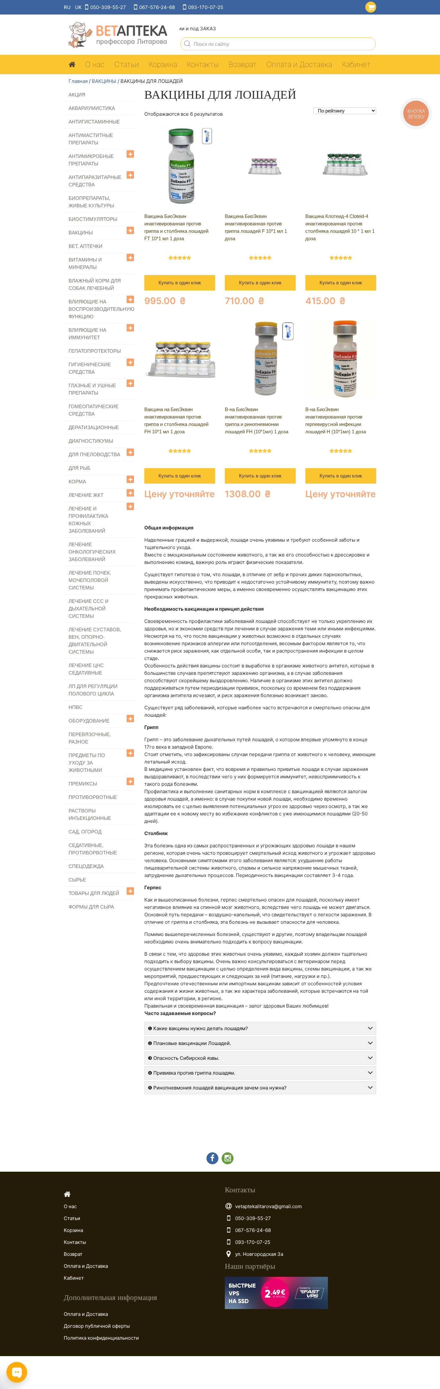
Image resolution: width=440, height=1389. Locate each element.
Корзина (163, 64)
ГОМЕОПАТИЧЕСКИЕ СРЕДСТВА (94, 410)
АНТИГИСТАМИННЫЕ (94, 121)
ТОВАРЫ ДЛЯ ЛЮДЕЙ (94, 893)
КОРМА (77, 481)
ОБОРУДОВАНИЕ (89, 721)
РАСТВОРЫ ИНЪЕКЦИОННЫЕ (90, 814)
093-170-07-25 (205, 7)
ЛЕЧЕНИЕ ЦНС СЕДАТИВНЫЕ (86, 669)
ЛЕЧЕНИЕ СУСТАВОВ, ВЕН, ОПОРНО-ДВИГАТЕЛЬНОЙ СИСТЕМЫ (95, 641)
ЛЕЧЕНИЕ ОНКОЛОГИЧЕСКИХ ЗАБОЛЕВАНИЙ (92, 552)
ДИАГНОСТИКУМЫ (91, 441)
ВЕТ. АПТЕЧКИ (85, 246)
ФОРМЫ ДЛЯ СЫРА (91, 907)
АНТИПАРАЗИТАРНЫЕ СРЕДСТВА (95, 180)
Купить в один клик (179, 282)
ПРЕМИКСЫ (83, 783)
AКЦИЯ (77, 94)
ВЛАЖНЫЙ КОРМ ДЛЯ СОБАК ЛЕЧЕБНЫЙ (95, 284)
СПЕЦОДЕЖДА (86, 866)
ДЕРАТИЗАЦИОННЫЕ (94, 427)
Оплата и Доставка (299, 64)
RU (67, 7)
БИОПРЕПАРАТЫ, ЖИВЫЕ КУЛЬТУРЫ (91, 201)
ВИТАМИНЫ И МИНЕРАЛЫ (85, 263)
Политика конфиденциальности (101, 1338)
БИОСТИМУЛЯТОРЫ (93, 219)
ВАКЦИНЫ (104, 81)
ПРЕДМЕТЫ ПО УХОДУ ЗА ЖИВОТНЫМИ (87, 763)
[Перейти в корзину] (369, 6)
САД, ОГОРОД (85, 831)
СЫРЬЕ (77, 879)
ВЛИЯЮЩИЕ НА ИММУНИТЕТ (87, 333)
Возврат (242, 64)
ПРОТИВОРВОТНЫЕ (93, 797)
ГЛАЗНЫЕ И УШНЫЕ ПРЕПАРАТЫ (92, 389)
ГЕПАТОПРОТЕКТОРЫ (95, 351)
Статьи (126, 64)
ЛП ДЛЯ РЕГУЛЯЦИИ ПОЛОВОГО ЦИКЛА (93, 690)
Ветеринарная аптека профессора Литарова (115, 35)
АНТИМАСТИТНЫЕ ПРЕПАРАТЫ (91, 139)
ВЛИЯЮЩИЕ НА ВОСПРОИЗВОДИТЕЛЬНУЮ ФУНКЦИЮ (101, 309)
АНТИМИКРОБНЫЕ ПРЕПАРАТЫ (91, 159)
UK (78, 7)
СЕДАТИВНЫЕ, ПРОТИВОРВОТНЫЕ (93, 848)
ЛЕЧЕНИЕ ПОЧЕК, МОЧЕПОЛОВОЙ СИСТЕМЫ (90, 580)
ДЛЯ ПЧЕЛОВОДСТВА (94, 454)
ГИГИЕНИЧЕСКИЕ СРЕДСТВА (90, 368)
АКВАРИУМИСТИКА (92, 108)
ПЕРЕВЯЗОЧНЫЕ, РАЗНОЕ (90, 738)
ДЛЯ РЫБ (80, 468)
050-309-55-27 (108, 7)
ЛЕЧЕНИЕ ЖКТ (86, 495)
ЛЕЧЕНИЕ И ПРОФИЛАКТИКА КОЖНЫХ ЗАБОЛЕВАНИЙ (88, 520)
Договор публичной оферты (97, 1326)
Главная (78, 81)
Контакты (203, 64)
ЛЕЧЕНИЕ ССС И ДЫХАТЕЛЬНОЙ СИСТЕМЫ (89, 608)
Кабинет (356, 64)
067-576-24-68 (157, 7)
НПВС (75, 707)
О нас (95, 64)
